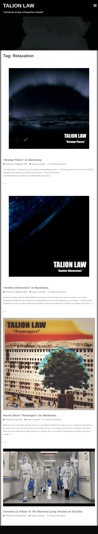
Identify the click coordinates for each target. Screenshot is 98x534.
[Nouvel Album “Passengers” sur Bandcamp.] (49, 364)
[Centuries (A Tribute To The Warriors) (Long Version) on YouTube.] (49, 477)
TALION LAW (18, 5)
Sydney (40, 530)
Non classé (62, 164)
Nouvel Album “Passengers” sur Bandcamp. (30, 415)
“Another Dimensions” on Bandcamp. (26, 287)
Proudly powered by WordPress (16, 530)
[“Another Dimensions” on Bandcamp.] (49, 236)
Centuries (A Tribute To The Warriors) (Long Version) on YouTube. (43, 511)
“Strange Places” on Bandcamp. (22, 159)
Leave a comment (38, 164)
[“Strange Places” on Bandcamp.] (49, 108)
